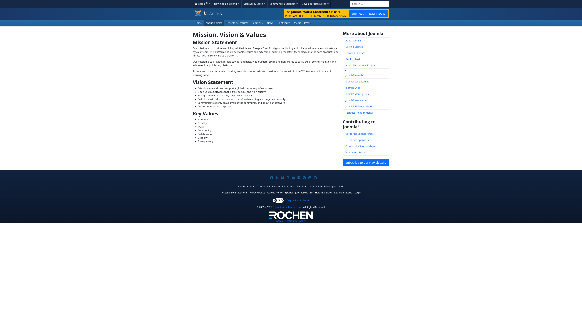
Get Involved (352, 59)
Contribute (284, 23)
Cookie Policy (275, 192)
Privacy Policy (257, 192)
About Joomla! (214, 23)
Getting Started (354, 46)
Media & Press (302, 23)
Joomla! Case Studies (357, 81)
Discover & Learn (253, 3)
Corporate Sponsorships (359, 133)
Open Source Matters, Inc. (288, 207)
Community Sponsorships (360, 146)
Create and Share (355, 53)
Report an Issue (343, 192)
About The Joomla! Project (360, 65)
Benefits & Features (237, 23)
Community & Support (282, 3)
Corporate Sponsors (357, 140)
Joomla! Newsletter (356, 100)
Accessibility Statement (234, 192)
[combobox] (369, 4)
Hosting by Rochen (291, 221)
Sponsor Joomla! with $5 (299, 192)
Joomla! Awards (354, 75)
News (270, 23)
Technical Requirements (359, 112)
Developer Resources (314, 3)
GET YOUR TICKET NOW (368, 14)
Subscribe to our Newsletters (365, 163)
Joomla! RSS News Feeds (359, 106)
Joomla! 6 (258, 23)
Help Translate (323, 192)
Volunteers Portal (355, 152)
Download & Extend (225, 3)
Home (198, 23)
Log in (358, 192)
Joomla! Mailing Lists (357, 94)
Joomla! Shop (352, 87)
